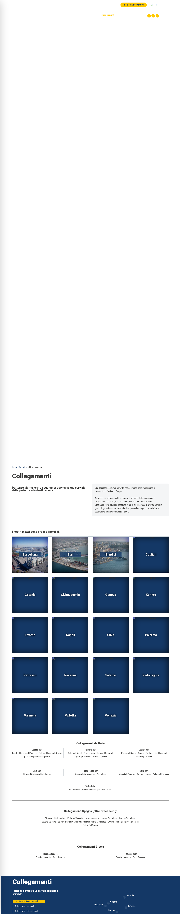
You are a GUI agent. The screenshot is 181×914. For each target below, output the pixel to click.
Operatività (24, 467)
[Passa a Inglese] (157, 5)
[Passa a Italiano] (152, 5)
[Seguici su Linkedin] (157, 16)
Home (64, 15)
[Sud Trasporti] (29, 12)
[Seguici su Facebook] (149, 16)
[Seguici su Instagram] (153, 16)
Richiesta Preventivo (133, 5)
